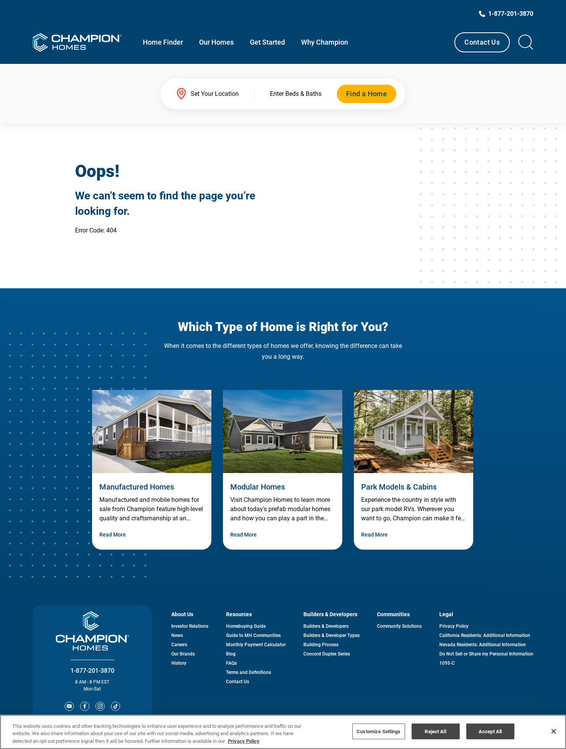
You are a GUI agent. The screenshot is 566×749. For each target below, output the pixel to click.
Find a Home (366, 94)
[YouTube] (69, 706)
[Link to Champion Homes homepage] (77, 42)
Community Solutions (399, 626)
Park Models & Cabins (399, 487)
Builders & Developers (325, 626)
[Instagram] (100, 706)
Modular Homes (257, 487)
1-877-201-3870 (92, 670)
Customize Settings (378, 731)
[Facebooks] (84, 706)
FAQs (231, 663)
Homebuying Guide (246, 626)
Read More (112, 535)
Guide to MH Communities (253, 635)
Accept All (490, 731)
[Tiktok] (115, 706)
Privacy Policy (454, 626)
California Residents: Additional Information (484, 635)
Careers (179, 644)
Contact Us (482, 42)
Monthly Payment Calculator (256, 644)
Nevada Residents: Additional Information (482, 644)
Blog (231, 654)
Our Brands (183, 654)
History (178, 663)
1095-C (447, 663)
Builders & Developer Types (331, 635)
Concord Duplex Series (326, 654)
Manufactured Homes (136, 487)
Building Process (320, 644)
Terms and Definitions (248, 672)
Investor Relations (189, 626)
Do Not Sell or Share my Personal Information (486, 654)
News (177, 635)
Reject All (435, 731)
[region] (283, 732)
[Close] (553, 731)
